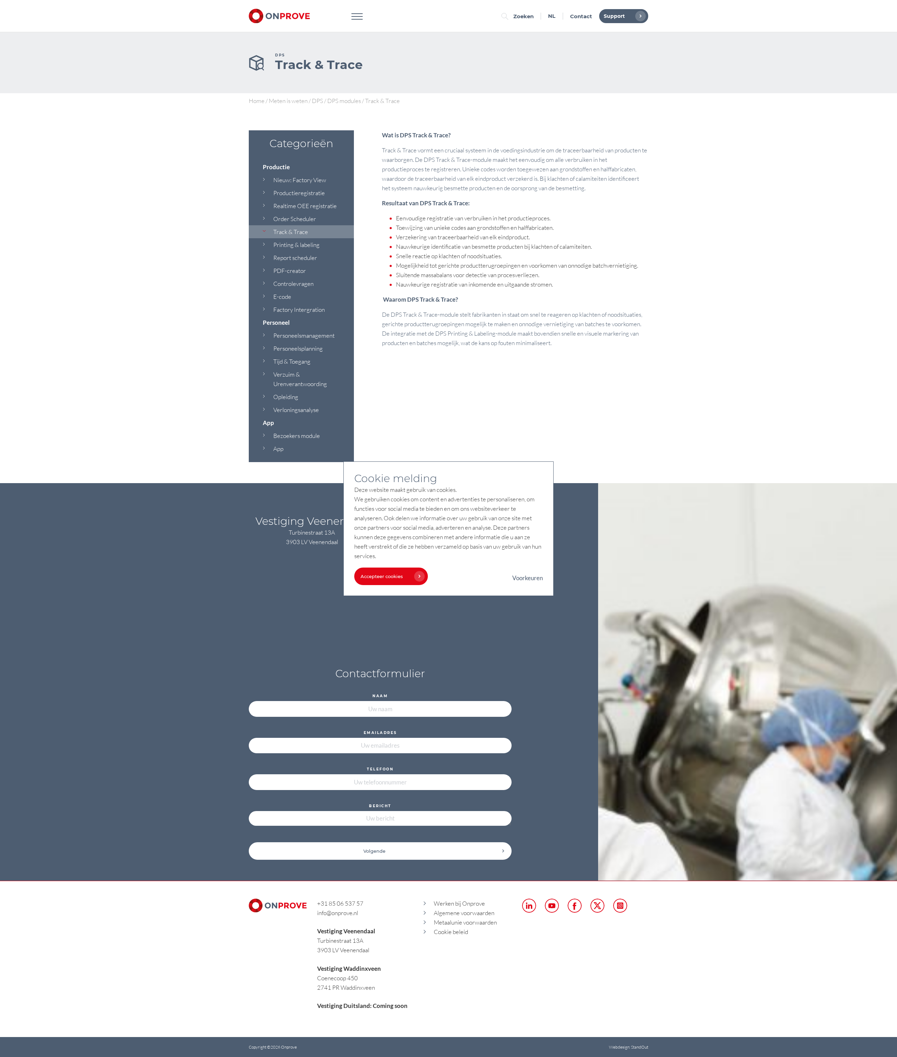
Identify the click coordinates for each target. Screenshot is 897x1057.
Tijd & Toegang (291, 361)
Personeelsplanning (298, 348)
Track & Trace (290, 231)
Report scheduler (295, 257)
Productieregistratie (299, 193)
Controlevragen (293, 283)
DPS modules (344, 100)
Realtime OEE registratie (305, 206)
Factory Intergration (299, 309)
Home (257, 100)
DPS (317, 100)
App (278, 448)
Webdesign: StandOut (628, 1047)
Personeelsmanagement (304, 335)
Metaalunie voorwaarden (465, 922)
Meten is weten (288, 100)
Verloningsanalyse (296, 409)
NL (551, 16)
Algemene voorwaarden (464, 913)
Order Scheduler (294, 218)
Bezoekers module (296, 435)
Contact (581, 16)
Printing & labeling (296, 244)
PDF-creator (289, 270)
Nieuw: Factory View (299, 180)
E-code (282, 296)
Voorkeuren (527, 578)
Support (614, 16)
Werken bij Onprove (459, 903)
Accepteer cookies (382, 576)
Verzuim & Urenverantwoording (300, 379)
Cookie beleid (451, 931)
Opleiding (285, 396)
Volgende (374, 851)
